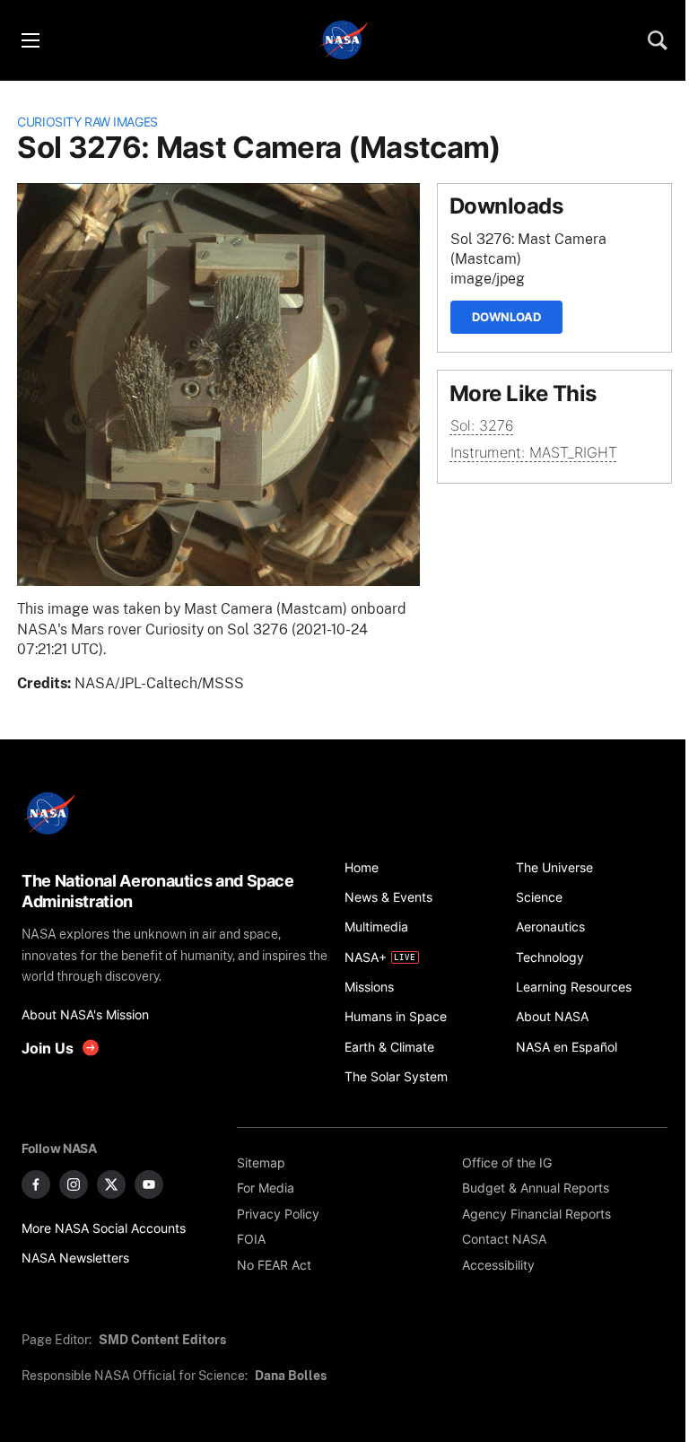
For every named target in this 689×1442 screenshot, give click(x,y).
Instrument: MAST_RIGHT (533, 452)
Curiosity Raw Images (87, 121)
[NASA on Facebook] (36, 1184)
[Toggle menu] (30, 40)
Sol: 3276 (482, 425)
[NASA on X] (111, 1184)
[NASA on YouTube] (149, 1184)
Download (506, 317)
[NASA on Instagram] (73, 1184)
